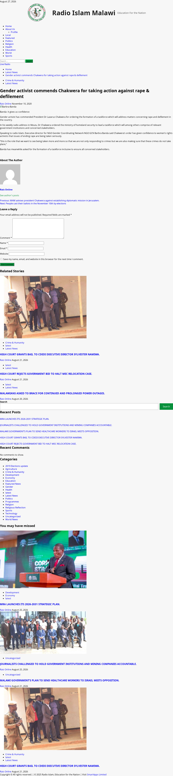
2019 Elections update (16, 466)
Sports (8, 55)
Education (10, 49)
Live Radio (5, 64)
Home (8, 26)
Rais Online (6, 103)
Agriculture (11, 468)
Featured (10, 38)
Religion (9, 43)
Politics (9, 41)
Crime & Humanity (14, 80)
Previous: (49, 200)
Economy (10, 477)
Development (12, 474)
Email (3, 248)
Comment (6, 237)
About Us (10, 29)
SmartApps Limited (97, 774)
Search (3, 401)
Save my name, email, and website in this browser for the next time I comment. (43, 259)
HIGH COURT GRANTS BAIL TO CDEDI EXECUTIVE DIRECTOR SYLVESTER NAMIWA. (50, 354)
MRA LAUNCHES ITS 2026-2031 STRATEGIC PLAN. (24, 418)
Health (8, 46)
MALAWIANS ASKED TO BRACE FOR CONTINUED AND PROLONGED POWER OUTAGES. (52, 393)
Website (4, 253)
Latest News (11, 83)
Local (8, 35)
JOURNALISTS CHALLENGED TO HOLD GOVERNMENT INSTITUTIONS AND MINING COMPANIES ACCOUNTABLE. (56, 425)
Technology (11, 513)
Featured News (13, 483)
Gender (9, 486)
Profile (14, 32)
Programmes (12, 501)
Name (4, 242)
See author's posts (9, 195)
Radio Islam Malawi (83, 12)
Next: (33, 203)
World (8, 52)
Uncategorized (13, 516)
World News (11, 519)
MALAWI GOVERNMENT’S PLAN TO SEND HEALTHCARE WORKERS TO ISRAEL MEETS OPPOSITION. (49, 431)
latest (8, 345)
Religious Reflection (15, 507)
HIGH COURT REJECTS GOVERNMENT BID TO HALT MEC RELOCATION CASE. (46, 373)
